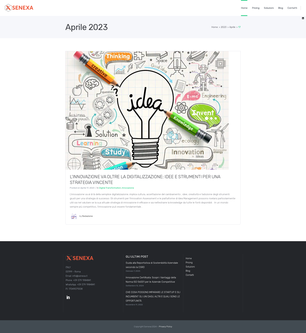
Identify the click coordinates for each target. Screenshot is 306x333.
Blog (188, 271)
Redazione (87, 216)
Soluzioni (190, 266)
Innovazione (128, 188)
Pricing (189, 262)
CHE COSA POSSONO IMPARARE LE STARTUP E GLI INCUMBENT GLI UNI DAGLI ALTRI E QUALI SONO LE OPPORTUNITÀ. (153, 296)
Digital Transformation (110, 188)
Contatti (190, 275)
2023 (223, 27)
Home (214, 27)
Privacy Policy (165, 326)
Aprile (232, 27)
